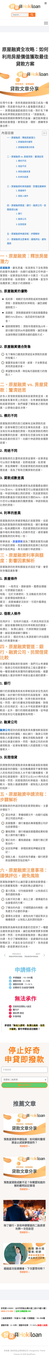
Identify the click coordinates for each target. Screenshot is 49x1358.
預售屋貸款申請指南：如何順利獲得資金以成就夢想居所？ (24, 1141)
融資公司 (5, 730)
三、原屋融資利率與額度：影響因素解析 (26, 186)
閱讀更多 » (24, 1146)
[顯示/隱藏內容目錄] (43, 133)
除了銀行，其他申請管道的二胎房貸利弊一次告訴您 (24, 1227)
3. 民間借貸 (21, 224)
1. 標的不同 (21, 161)
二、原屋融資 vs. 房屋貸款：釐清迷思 (25, 156)
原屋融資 (5, 268)
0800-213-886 (7, 1311)
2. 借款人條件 (22, 196)
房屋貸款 (18, 541)
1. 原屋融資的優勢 (24, 142)
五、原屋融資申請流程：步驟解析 (23, 234)
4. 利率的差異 (22, 177)
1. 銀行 (19, 214)
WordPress (31, 1354)
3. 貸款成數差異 (23, 172)
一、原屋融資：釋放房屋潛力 (21, 137)
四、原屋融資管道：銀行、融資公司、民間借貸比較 (26, 207)
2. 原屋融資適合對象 (25, 147)
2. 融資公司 (21, 219)
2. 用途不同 (21, 166)
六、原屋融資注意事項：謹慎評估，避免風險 (26, 241)
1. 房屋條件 (21, 191)
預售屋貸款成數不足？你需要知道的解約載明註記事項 (24, 1184)
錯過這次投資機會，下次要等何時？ (24, 1268)
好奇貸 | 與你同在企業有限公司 (16, 1351)
